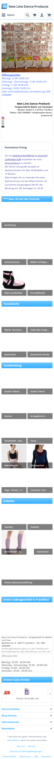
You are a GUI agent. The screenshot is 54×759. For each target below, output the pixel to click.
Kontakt (31, 746)
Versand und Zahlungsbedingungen (26, 751)
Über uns (21, 746)
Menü (10, 15)
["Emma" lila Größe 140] (27, 691)
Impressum (46, 756)
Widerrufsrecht (9, 756)
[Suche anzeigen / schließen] (27, 15)
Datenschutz (25, 756)
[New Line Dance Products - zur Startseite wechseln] (4, 6)
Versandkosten (13, 740)
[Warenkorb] (49, 15)
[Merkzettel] (35, 15)
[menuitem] (8, 15)
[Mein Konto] (42, 15)
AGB (36, 756)
